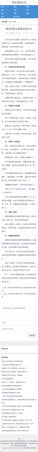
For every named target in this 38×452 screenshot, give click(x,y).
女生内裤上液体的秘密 (9, 417)
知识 (15, 7)
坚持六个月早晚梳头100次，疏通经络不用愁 (16, 427)
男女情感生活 (19, 2)
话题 (2, 16)
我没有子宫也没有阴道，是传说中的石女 (14, 372)
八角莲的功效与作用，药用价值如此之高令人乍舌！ (18, 424)
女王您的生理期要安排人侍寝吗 (11, 389)
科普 (27, 10)
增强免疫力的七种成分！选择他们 (12, 375)
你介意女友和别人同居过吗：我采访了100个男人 (17, 420)
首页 (2, 7)
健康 (27, 7)
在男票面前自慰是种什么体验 (11, 393)
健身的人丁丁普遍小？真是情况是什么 (14, 382)
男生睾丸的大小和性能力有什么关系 (13, 410)
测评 (2, 10)
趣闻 (27, 13)
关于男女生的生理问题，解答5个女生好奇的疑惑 (17, 406)
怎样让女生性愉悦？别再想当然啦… (13, 361)
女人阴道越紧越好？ (8, 379)
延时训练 (16, 16)
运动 (2, 13)
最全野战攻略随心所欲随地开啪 (11, 386)
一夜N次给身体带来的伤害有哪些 (12, 396)
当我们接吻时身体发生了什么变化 (12, 413)
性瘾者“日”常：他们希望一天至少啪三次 (14, 368)
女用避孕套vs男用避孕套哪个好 (11, 365)
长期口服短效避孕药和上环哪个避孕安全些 (15, 430)
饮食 (15, 10)
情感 (15, 13)
